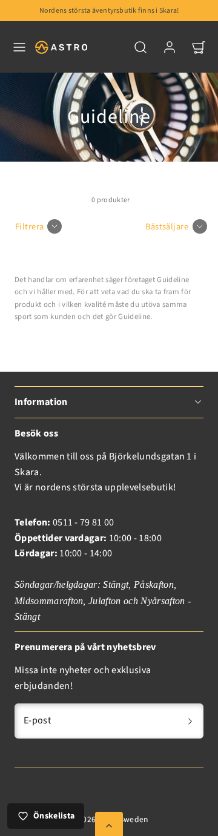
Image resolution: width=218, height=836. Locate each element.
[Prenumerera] (190, 721)
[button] (19, 47)
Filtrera (29, 226)
